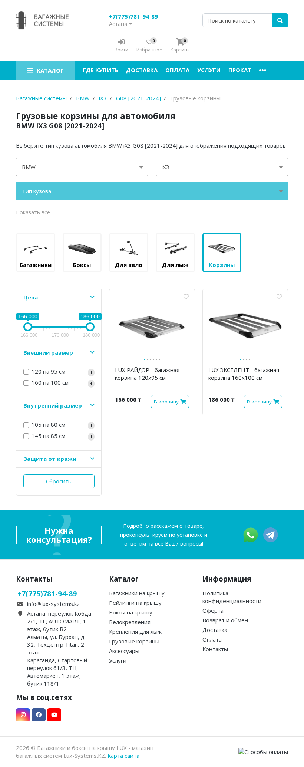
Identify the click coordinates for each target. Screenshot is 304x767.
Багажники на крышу (137, 593)
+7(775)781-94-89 (133, 16)
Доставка (142, 70)
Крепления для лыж (135, 631)
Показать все (33, 212)
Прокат (239, 70)
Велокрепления (130, 622)
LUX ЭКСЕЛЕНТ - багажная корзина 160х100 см (243, 373)
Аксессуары (124, 650)
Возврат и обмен (225, 620)
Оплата (177, 70)
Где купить (100, 70)
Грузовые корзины (134, 641)
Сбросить (59, 481)
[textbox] (152, 191)
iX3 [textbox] (165, 167)
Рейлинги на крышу (135, 602)
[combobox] (82, 167)
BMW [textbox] (29, 167)
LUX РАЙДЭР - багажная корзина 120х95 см (147, 373)
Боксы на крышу (130, 612)
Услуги (209, 70)
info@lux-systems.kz (53, 603)
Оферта (213, 610)
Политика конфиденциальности (231, 596)
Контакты (215, 649)
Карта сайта (123, 755)
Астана (119, 23)
